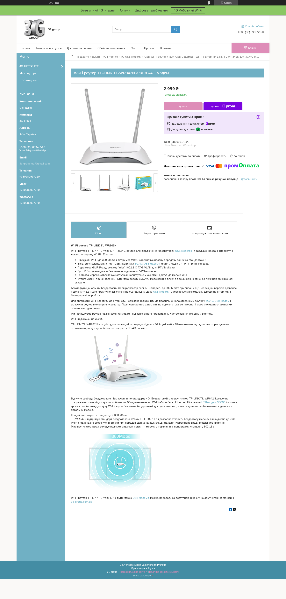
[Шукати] (175, 29)
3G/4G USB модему (147, 263)
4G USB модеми (131, 56)
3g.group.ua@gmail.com (34, 163)
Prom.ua (161, 565)
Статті (134, 48)
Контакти (166, 48)
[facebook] (230, 510)
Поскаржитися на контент (133, 572)
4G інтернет (110, 56)
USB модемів (183, 250)
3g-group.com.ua (81, 501)
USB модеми (161, 291)
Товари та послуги (47, 48)
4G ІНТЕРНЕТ (29, 66)
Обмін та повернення (111, 48)
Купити (183, 106)
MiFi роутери (27, 73)
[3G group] (34, 29)
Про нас (149, 48)
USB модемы (28, 80)
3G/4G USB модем (217, 300)
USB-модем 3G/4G (213, 402)
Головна (24, 48)
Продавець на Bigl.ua (143, 568)
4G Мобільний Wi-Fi (188, 10)
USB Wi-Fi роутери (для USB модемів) (168, 56)
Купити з (216, 106)
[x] (234, 510)
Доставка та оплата (79, 48)
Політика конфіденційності (164, 572)
